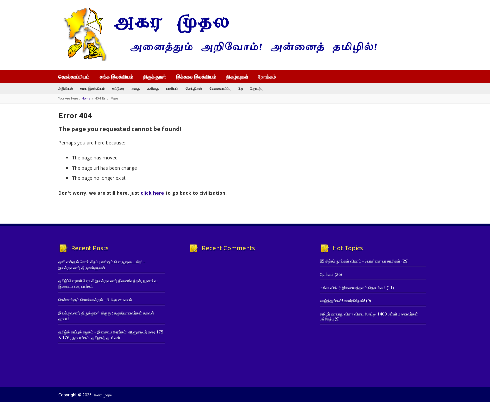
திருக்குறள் (154, 76)
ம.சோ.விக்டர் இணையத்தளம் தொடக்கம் (353, 288)
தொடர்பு (256, 88)
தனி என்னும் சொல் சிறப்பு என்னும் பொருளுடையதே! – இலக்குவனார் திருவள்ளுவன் (101, 264)
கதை (136, 88)
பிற (240, 88)
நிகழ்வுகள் (237, 76)
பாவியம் (172, 88)
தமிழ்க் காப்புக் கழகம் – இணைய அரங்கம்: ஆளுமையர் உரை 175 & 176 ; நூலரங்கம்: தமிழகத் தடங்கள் (110, 334)
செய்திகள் (194, 88)
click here (152, 193)
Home (86, 98)
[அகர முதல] (217, 59)
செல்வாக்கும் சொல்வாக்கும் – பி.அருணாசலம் (95, 299)
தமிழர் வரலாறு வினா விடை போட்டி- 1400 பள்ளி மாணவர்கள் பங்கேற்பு (369, 316)
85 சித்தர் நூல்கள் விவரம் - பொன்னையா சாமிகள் (360, 261)
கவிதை (153, 88)
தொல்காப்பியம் (74, 76)
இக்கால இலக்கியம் (196, 76)
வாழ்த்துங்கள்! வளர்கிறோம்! (342, 300)
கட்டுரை (118, 88)
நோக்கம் (267, 77)
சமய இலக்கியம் (92, 88)
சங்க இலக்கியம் (116, 76)
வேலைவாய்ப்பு (220, 88)
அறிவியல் (65, 88)
